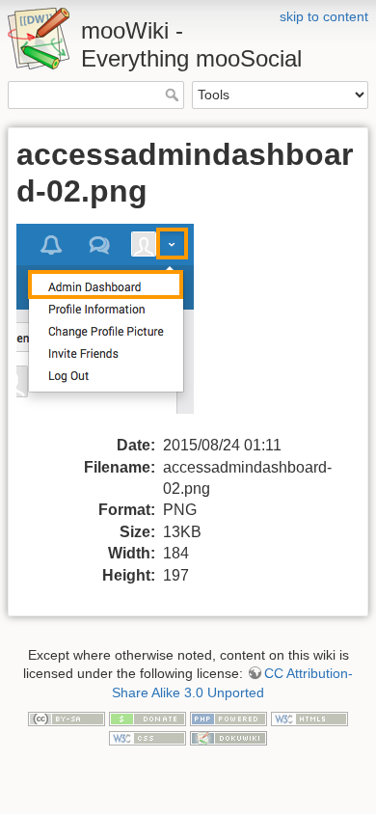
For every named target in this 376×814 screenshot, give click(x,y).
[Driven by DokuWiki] (228, 737)
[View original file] (116, 328)
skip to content (324, 16)
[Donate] (147, 717)
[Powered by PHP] (228, 717)
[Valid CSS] (147, 737)
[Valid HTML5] (309, 717)
